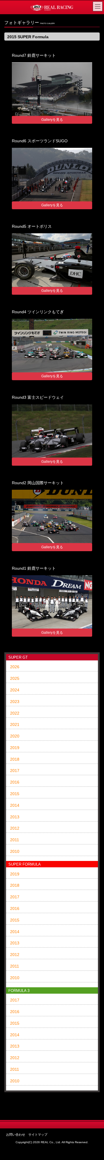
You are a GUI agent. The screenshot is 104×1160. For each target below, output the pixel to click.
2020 (14, 736)
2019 (14, 747)
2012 (14, 828)
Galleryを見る (52, 120)
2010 (14, 851)
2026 (14, 666)
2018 (14, 759)
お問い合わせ (15, 1134)
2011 (14, 839)
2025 (14, 678)
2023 (14, 701)
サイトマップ (37, 1134)
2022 (14, 713)
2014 (14, 805)
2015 (14, 793)
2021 (14, 724)
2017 (14, 770)
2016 (14, 782)
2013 (14, 817)
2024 (14, 690)
